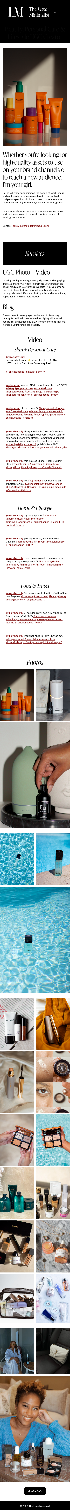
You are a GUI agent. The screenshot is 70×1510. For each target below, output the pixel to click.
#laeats (10, 622)
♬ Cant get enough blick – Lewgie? (42, 642)
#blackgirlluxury (30, 467)
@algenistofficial (15, 357)
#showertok (56, 411)
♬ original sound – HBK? (19, 544)
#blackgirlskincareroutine (20, 447)
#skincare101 (13, 394)
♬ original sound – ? (34, 599)
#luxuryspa (27, 596)
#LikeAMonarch (14, 487)
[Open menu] (62, 11)
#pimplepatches (24, 388)
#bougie (59, 408)
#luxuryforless (14, 642)
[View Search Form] (55, 11)
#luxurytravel (41, 596)
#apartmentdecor (34, 518)
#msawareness (53, 483)
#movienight (54, 564)
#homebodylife (24, 541)
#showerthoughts (39, 411)
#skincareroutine (15, 391)
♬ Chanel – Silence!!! (50, 467)
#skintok (25, 394)
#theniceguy (13, 619)
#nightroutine (35, 480)
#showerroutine (14, 414)
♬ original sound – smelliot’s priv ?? (25, 371)
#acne (37, 388)
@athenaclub (13, 385)
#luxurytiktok (13, 467)
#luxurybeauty (37, 464)
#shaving (39, 414)
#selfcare (11, 411)
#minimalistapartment (18, 522)
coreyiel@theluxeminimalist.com (31, 225)
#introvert (39, 541)
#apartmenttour (14, 518)
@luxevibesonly (14, 431)
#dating (10, 388)
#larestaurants (28, 619)
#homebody (49, 515)
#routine (28, 414)
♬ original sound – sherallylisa (50, 447)
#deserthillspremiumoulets (39, 639)
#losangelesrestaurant (50, 619)
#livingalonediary (55, 541)
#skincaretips (51, 391)
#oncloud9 (30, 444)
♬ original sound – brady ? (45, 394)
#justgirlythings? (34, 391)
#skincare (46, 388)
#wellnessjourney (34, 483)
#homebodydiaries (49, 561)
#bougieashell (47, 408)
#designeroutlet (15, 639)
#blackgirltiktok (14, 599)
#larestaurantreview (44, 616)
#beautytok (52, 464)
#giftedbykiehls (14, 444)
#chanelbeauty (20, 464)
